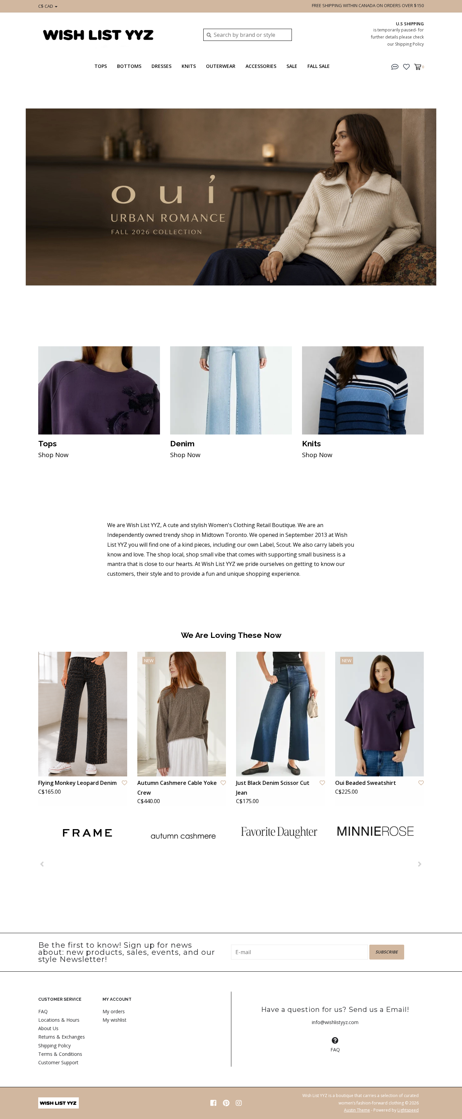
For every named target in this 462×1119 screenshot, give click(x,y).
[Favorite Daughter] (279, 832)
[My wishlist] (406, 66)
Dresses (161, 66)
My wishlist (114, 1020)
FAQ (43, 1011)
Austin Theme (357, 1110)
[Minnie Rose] (376, 831)
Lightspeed (408, 1110)
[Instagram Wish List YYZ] (239, 1103)
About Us (48, 1028)
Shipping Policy (54, 1045)
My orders (113, 1011)
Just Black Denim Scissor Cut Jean (272, 787)
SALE (291, 66)
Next (440, 204)
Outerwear (220, 66)
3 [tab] (445, 315)
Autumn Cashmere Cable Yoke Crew (177, 787)
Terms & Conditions (60, 1054)
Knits (189, 66)
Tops (100, 66)
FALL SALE (318, 66)
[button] (395, 66)
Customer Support (58, 1062)
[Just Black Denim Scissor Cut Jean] (280, 714)
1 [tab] (407, 315)
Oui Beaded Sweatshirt (365, 783)
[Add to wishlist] (124, 783)
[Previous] (42, 864)
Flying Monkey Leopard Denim (77, 783)
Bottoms (129, 66)
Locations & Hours (58, 1020)
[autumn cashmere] (183, 836)
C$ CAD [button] (46, 6)
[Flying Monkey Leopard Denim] (82, 714)
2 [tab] (426, 315)
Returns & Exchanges (61, 1037)
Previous (22, 204)
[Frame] (86, 833)
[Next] (420, 864)
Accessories (261, 66)
